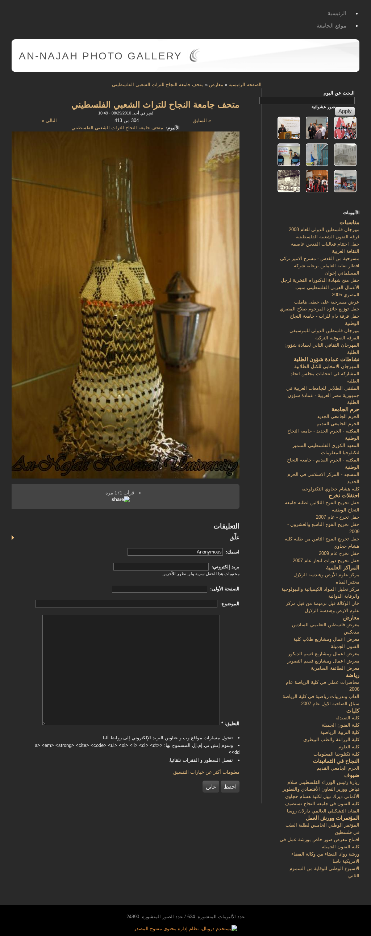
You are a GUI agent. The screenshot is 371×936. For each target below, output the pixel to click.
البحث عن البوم (339, 93)
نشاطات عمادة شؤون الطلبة (326, 359)
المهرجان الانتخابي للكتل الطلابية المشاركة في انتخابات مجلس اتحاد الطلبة (325, 374)
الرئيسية (337, 13)
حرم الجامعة (345, 409)
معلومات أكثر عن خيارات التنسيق (206, 772)
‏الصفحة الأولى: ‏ (224, 589)
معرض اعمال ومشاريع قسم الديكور (323, 653)
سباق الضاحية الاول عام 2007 (330, 703)
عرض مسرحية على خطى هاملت (326, 302)
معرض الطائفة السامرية (335, 668)
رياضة (352, 675)
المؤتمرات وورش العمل (332, 818)
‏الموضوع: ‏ (229, 603)
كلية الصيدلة (347, 717)
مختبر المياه (347, 582)
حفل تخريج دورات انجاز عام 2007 (326, 560)
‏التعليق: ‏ (230, 723)
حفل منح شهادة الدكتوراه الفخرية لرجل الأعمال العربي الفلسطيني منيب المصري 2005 (320, 287)
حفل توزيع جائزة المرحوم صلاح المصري (319, 309)
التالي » (49, 120)
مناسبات (349, 222)
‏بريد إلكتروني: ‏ (224, 566)
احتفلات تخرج (344, 495)
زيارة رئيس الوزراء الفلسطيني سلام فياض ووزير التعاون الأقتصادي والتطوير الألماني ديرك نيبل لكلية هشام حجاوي (321, 789)
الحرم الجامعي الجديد (338, 416)
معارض (216, 84)
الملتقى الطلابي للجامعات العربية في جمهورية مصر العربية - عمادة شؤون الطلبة (322, 395)
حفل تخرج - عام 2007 (337, 517)
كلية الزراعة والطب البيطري (331, 739)
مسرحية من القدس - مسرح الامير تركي (319, 258)
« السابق (202, 120)
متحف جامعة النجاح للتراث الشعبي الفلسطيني (158, 84)
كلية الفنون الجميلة (340, 725)
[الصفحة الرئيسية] (194, 60)
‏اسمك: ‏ (231, 552)
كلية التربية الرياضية (339, 732)
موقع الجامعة (331, 25)
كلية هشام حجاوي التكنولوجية (330, 489)
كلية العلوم (348, 746)
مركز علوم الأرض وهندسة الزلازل (326, 574)
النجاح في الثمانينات (336, 761)
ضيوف (351, 775)
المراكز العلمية (342, 567)
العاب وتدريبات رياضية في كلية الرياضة (321, 696)
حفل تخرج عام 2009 (339, 553)
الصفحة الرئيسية (245, 84)
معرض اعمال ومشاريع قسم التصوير (323, 661)
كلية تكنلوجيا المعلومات (336, 754)
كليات (352, 710)
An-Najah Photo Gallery (100, 56)
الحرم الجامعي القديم (338, 423)
